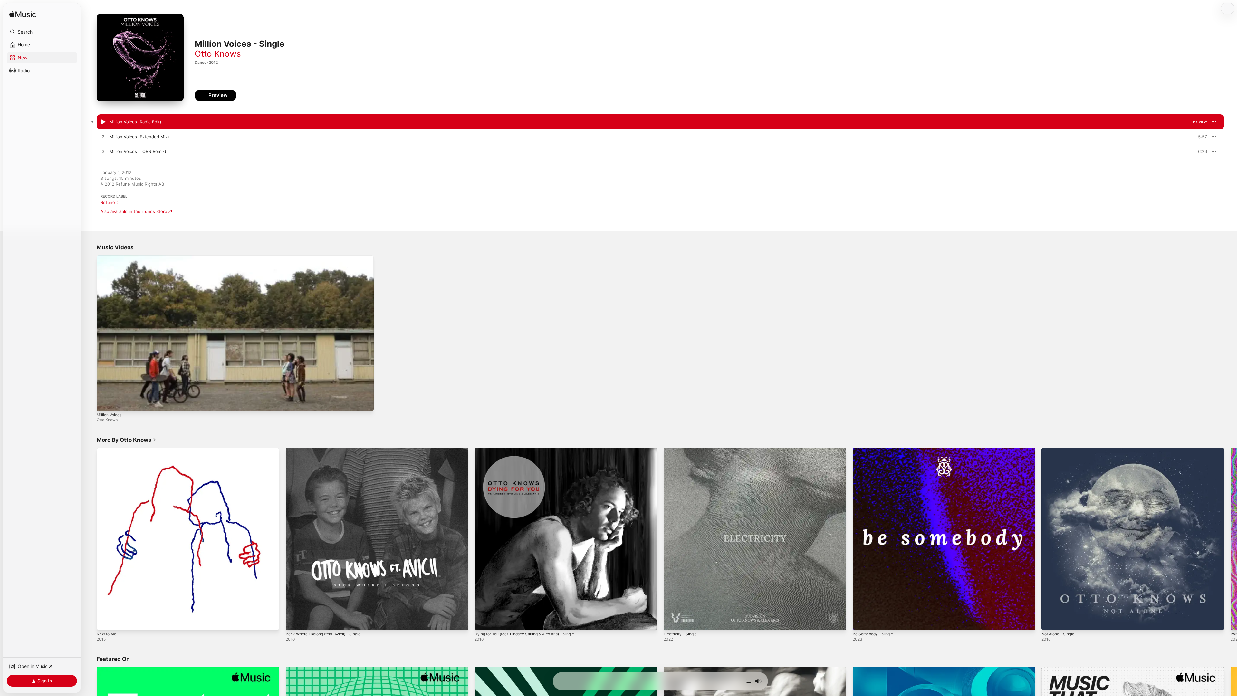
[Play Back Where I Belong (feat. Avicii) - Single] (294, 622)
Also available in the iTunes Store (134, 211)
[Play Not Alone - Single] (1049, 622)
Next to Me (108, 450)
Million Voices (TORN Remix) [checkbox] (138, 151)
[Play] (105, 403)
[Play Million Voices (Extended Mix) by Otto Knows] (103, 137)
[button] (42, 31)
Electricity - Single (682, 450)
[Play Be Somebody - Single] (861, 622)
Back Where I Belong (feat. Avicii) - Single (327, 450)
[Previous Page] (90, 538)
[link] (127, 439)
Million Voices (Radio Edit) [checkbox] (135, 121)
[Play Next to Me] (105, 622)
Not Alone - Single (1060, 450)
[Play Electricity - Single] (671, 622)
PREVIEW (1200, 122)
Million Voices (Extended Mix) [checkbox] (139, 136)
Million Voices (109, 414)
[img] (22, 14)
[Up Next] (748, 681)
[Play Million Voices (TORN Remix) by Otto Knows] (103, 152)
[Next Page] (1230, 538)
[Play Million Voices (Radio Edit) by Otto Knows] (103, 122)
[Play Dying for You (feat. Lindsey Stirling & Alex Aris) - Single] (482, 622)
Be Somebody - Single (875, 450)
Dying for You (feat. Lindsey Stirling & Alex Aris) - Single (531, 450)
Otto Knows (218, 54)
